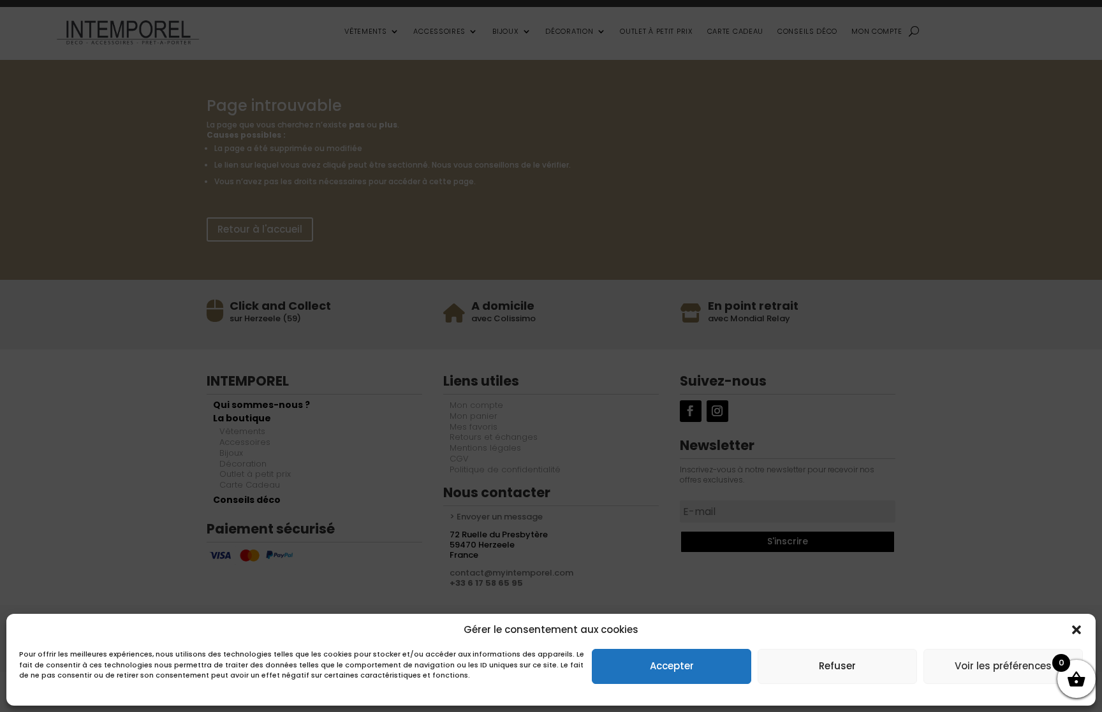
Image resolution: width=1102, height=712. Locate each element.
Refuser (837, 665)
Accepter (672, 665)
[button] (1076, 629)
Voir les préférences (1003, 665)
